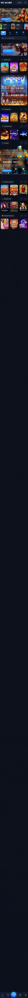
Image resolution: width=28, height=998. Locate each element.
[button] (21, 59)
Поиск (8, 996)
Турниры (20, 996)
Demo (5, 71)
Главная (2, 996)
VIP (25, 996)
